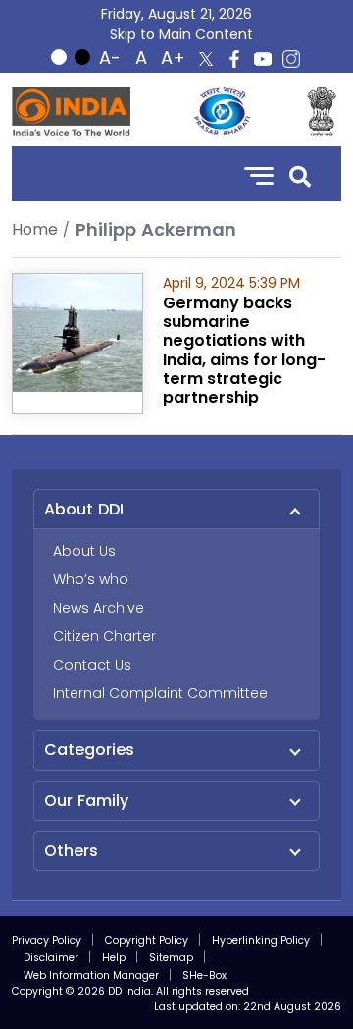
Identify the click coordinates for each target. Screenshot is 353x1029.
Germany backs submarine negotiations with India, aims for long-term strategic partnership (244, 350)
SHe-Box (204, 975)
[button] (300, 174)
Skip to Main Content (181, 34)
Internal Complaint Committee (160, 693)
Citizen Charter (104, 636)
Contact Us (92, 665)
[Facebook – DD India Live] (234, 59)
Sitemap (171, 957)
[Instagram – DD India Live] (291, 59)
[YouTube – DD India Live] (263, 59)
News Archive (98, 608)
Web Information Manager (91, 975)
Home (35, 229)
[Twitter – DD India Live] (206, 59)
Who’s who (90, 579)
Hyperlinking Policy (261, 940)
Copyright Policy (146, 940)
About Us (84, 551)
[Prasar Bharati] (221, 111)
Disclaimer (51, 957)
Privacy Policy (46, 940)
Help (114, 957)
